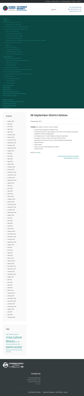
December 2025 (11, 140)
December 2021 (11, 266)
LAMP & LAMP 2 (10, 81)
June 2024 (10, 188)
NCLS (19, 344)
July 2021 (9, 279)
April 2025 (10, 161)
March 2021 (10, 290)
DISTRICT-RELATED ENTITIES (12, 42)
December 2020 (11, 298)
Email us (38, 384)
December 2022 (11, 234)
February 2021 (11, 293)
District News (6, 87)
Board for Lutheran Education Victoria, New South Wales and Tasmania (26, 40)
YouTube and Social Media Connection (13, 101)
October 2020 (11, 304)
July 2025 (9, 153)
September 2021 (11, 274)
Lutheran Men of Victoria (13, 49)
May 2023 (10, 223)
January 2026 (10, 137)
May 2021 (10, 285)
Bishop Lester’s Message (13, 24)
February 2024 (11, 199)
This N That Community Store (14, 54)
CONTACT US (7, 107)
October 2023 (11, 210)
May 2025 (10, 159)
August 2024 (10, 183)
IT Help (73, 1)
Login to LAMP (55, 1)
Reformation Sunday (10, 349)
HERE (38, 152)
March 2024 (10, 196)
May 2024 (10, 191)
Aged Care (9, 45)
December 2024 (11, 172)
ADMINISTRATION (9, 76)
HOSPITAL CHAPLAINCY (11, 67)
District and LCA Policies (13, 78)
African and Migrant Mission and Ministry (17, 60)
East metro (17, 341)
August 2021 (10, 277)
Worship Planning (11, 65)
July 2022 (9, 247)
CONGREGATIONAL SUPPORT (13, 58)
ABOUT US (6, 20)
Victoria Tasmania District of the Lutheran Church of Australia (15, 8)
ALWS (7, 334)
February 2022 (11, 261)
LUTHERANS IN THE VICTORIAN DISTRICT (16, 27)
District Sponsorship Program (14, 36)
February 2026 (11, 134)
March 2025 (10, 164)
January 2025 (10, 169)
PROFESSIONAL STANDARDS (12, 72)
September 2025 (11, 148)
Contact (79, 1)
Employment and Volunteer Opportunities (14, 93)
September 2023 (11, 212)
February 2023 (11, 231)
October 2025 (11, 145)
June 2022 (10, 250)
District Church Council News (14, 33)
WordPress (59, 392)
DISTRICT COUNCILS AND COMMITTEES (15, 29)
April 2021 (10, 287)
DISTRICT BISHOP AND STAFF (12, 22)
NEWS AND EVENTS (8, 85)
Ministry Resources (8, 99)
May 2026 (10, 129)
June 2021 (10, 282)
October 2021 (11, 271)
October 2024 (11, 177)
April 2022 (10, 255)
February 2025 (11, 167)
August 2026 (10, 121)
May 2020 (10, 314)
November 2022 (11, 236)
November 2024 (11, 175)
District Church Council (12, 31)
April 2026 (10, 132)
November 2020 (11, 301)
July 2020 (9, 312)
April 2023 (10, 226)
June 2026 (10, 126)
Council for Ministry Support (14, 38)
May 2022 (10, 253)
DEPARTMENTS (7, 56)
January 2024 (10, 201)
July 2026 (9, 124)
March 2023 (10, 228)
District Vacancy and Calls (10, 95)
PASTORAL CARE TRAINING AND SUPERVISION (17, 69)
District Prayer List (11, 63)
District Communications (9, 105)
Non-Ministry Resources (9, 103)
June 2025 (10, 156)
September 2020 (11, 306)
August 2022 (10, 244)
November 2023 (11, 207)
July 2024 (9, 185)
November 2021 (11, 269)
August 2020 (10, 309)
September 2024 (11, 180)
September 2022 (11, 242)
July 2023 (9, 218)
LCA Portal (47, 1)
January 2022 (10, 263)
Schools (16, 349)
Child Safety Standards (13, 334)
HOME (5, 18)
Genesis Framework (49, 392)
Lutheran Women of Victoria (14, 51)
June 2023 (10, 220)
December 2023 (11, 204)
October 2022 (11, 239)
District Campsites (11, 47)
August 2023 (10, 215)
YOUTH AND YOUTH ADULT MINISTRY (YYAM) (17, 74)
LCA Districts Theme (34, 392)
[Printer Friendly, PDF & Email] (33, 127)
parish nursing (14, 346)
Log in (66, 392)
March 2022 (10, 258)
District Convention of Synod (11, 91)
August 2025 (10, 150)
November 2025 (11, 142)
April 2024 (10, 193)
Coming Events (7, 89)
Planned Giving (10, 83)
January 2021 (10, 295)
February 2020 (11, 317)
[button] (6, 16)
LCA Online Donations (65, 1)
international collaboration (12, 344)
